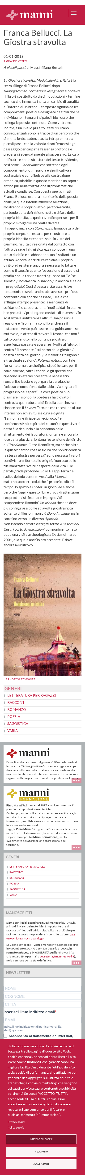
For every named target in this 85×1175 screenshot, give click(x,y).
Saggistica (17, 723)
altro (78, 847)
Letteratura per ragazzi (31, 695)
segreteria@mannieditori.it (57, 956)
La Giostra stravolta (19, 679)
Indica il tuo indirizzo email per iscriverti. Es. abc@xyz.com (33, 1028)
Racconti (16, 702)
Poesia (13, 716)
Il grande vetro (15, 61)
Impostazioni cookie (41, 1139)
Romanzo (16, 709)
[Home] (30, 14)
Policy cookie (16, 1127)
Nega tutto (41, 1152)
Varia (12, 730)
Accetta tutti (41, 1164)
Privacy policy (16, 1122)
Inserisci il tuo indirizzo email (29, 1012)
